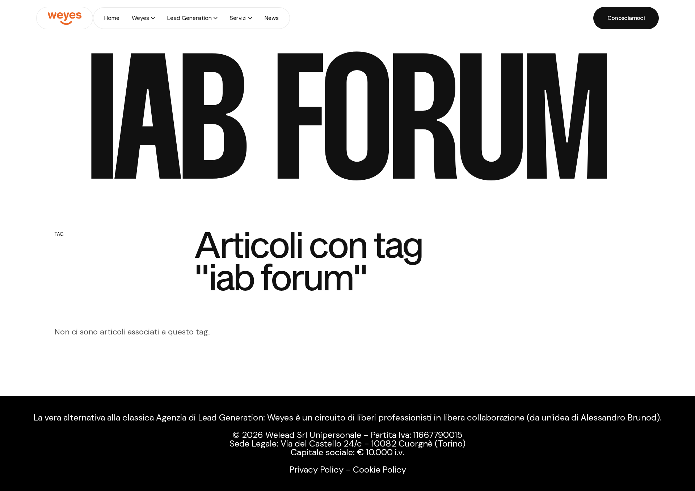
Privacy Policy (316, 469)
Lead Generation (189, 18)
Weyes (140, 18)
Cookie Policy (379, 469)
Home (111, 18)
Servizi (238, 18)
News (272, 18)
